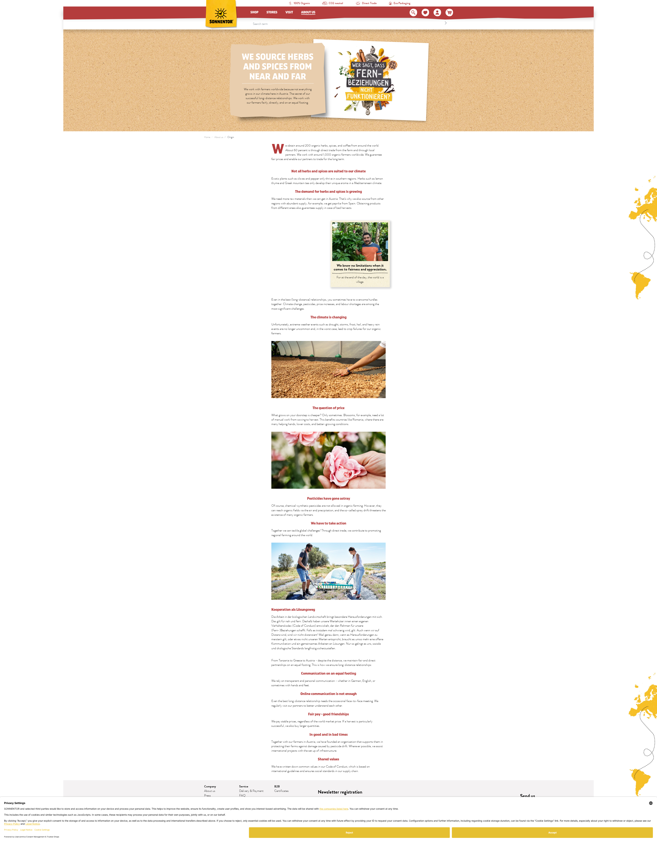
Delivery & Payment (251, 791)
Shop (254, 12)
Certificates (281, 791)
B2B (277, 786)
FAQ (242, 796)
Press (207, 796)
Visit (289, 12)
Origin (230, 137)
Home (207, 137)
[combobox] (350, 23)
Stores (272, 12)
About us (308, 12)
